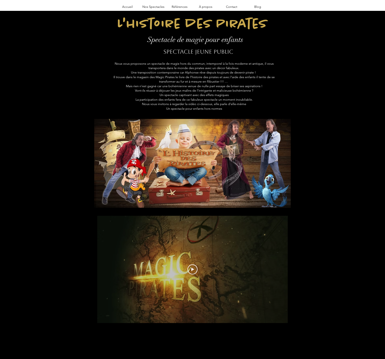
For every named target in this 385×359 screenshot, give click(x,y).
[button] (153, 6)
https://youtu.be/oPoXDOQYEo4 (211, 328)
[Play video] (192, 269)
